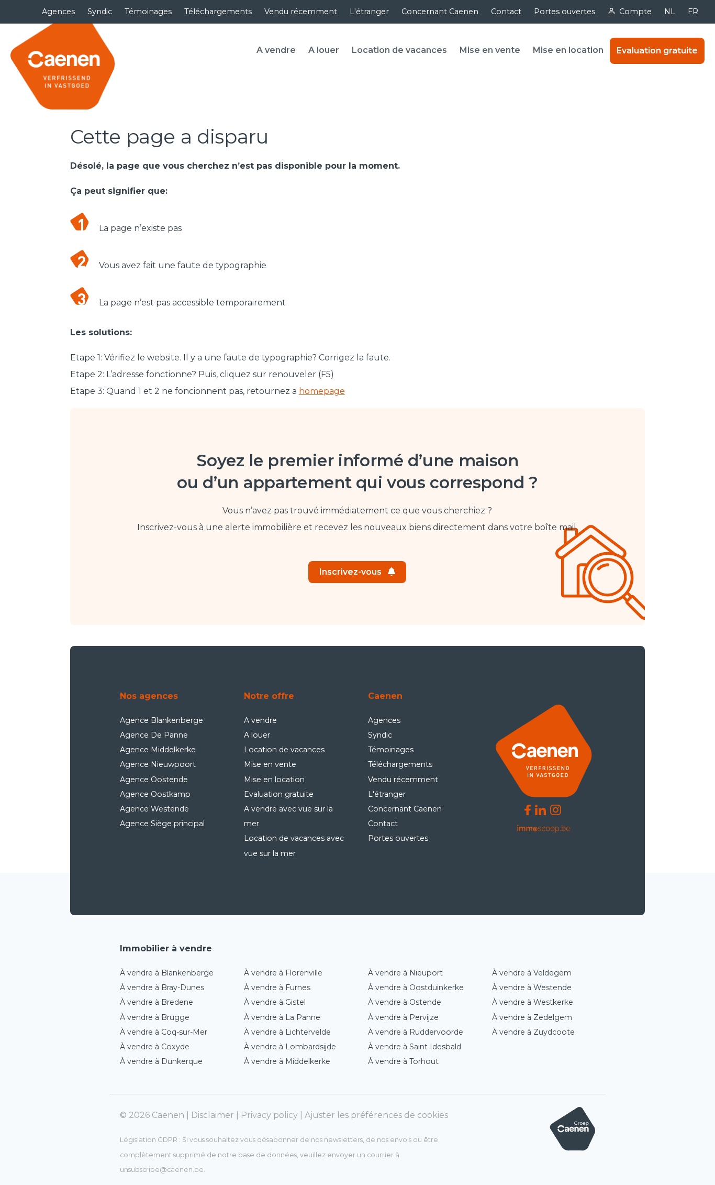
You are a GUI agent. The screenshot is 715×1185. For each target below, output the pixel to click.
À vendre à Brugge (154, 1017)
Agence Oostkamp (155, 794)
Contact (506, 11)
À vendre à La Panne (282, 1017)
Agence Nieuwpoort (158, 764)
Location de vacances (399, 50)
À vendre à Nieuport (405, 973)
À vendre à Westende (532, 987)
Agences (58, 11)
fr (693, 11)
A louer (323, 50)
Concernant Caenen (439, 11)
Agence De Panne (154, 735)
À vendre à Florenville (283, 973)
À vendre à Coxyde (154, 1046)
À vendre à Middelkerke (287, 1061)
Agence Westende (154, 809)
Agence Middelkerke (158, 749)
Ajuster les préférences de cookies (376, 1115)
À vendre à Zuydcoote (533, 1032)
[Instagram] (555, 810)
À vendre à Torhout (403, 1061)
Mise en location (568, 50)
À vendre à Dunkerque (161, 1061)
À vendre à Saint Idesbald (414, 1046)
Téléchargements (218, 11)
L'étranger (369, 11)
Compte (635, 11)
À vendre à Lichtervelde (287, 1032)
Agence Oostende (154, 779)
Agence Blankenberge (161, 720)
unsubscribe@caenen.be (162, 1169)
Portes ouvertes (564, 11)
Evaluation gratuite (657, 51)
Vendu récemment (300, 11)
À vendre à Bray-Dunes (162, 987)
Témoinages (148, 11)
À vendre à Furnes (277, 987)
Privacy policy (269, 1115)
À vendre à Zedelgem (532, 1017)
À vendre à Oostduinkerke (416, 987)
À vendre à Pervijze (403, 1017)
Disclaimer (212, 1115)
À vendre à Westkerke (532, 1002)
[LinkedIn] (540, 810)
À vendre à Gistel (275, 1002)
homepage (322, 391)
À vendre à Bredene (156, 1002)
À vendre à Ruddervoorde (415, 1032)
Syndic (99, 11)
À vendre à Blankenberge (167, 973)
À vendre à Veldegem (532, 973)
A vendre (276, 50)
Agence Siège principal (162, 823)
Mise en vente (490, 50)
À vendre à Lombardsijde (290, 1046)
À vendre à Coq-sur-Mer (163, 1032)
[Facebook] (527, 810)
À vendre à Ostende (404, 1002)
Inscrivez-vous (350, 572)
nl (669, 11)
